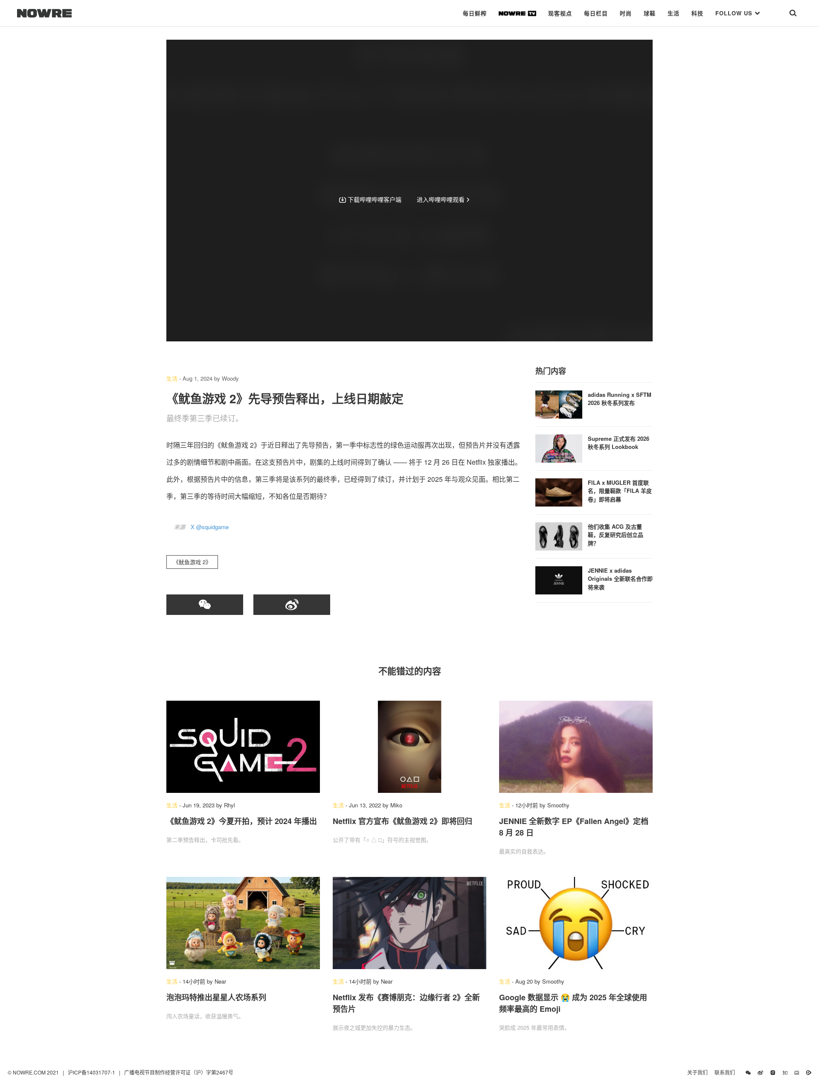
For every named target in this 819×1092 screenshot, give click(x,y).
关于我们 (697, 1072)
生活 (674, 13)
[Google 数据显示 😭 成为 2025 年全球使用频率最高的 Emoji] (576, 923)
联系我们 (726, 1072)
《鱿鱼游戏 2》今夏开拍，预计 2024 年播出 (241, 821)
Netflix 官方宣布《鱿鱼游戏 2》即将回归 (402, 821)
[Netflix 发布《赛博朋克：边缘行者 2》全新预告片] (409, 923)
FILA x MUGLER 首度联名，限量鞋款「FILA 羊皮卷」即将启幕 (620, 490)
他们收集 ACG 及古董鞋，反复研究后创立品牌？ (615, 534)
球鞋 (650, 13)
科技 (697, 13)
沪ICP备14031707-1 (92, 1072)
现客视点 (560, 13)
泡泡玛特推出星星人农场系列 (216, 997)
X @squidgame (210, 527)
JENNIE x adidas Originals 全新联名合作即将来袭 (620, 578)
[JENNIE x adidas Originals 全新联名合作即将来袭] (558, 579)
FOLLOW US (735, 13)
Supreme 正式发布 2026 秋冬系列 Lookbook (618, 442)
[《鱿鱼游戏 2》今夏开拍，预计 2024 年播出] (243, 747)
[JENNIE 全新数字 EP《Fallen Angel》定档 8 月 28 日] (576, 747)
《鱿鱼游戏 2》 (192, 562)
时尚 (626, 13)
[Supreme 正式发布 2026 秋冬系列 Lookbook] (558, 447)
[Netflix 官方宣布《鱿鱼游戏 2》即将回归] (409, 747)
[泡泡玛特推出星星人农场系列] (243, 923)
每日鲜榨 (475, 13)
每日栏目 (596, 13)
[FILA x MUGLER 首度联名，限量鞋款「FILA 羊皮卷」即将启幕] (558, 491)
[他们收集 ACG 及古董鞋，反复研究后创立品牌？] (558, 535)
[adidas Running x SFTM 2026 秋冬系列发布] (558, 403)
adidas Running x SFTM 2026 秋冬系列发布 (619, 398)
